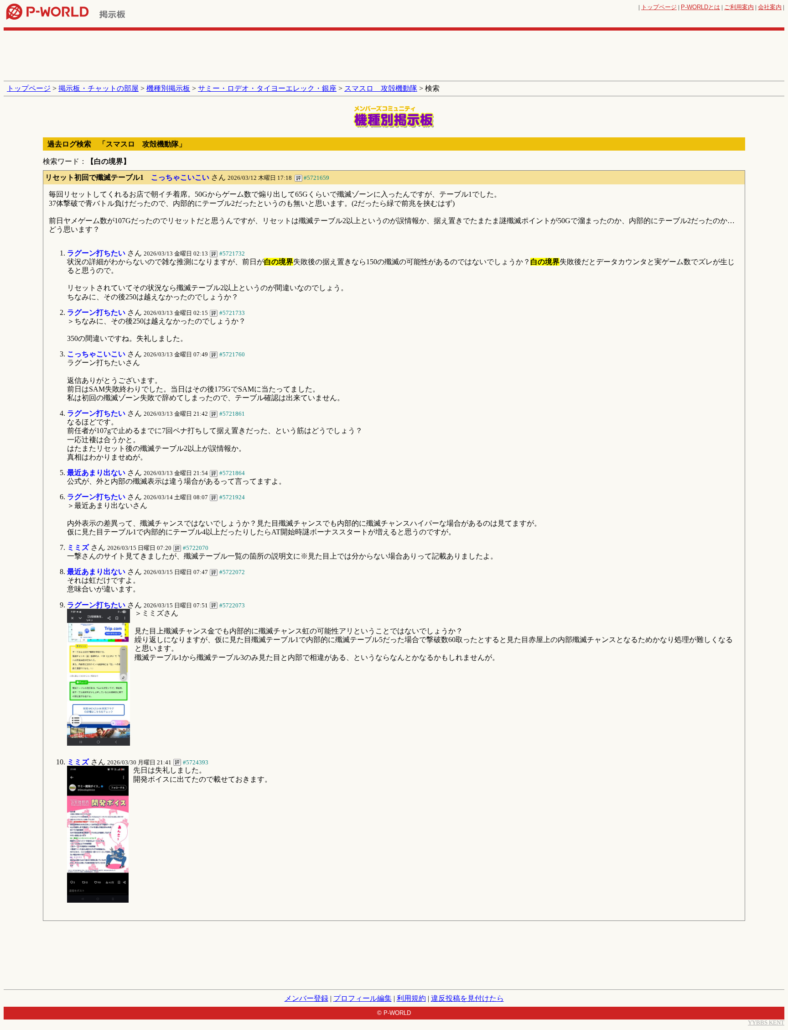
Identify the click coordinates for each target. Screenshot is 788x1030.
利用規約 (411, 998)
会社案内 (770, 7)
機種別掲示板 (168, 88)
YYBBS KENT (766, 1022)
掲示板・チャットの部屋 (98, 88)
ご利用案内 (739, 7)
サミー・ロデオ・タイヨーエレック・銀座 (267, 88)
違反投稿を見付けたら (467, 998)
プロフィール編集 (362, 998)
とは (700, 7)
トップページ (659, 7)
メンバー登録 (306, 998)
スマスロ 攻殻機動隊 (380, 88)
